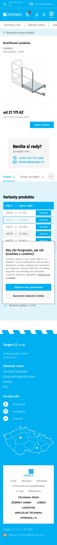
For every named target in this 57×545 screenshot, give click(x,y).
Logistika (28, 507)
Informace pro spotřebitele (28, 485)
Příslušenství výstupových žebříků (20, 32)
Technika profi (12, 24)
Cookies (7, 381)
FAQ (5, 386)
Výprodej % (28, 517)
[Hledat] (44, 14)
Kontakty (42, 480)
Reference (34, 491)
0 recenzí (8, 48)
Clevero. (13, 534)
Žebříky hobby (36, 24)
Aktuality (26, 480)
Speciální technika (28, 512)
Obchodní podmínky (15, 371)
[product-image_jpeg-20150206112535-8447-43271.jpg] (28, 76)
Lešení (41, 502)
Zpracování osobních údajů (19, 376)
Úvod (13, 480)
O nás (19, 491)
